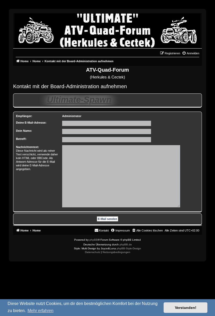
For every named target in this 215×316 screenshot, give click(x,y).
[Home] (107, 29)
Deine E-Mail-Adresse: (31, 122)
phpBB (93, 239)
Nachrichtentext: (27, 147)
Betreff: (21, 138)
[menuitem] (190, 53)
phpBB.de (126, 244)
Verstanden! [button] (185, 308)
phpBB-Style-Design (129, 248)
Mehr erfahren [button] (40, 310)
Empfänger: (24, 116)
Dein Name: (24, 130)
